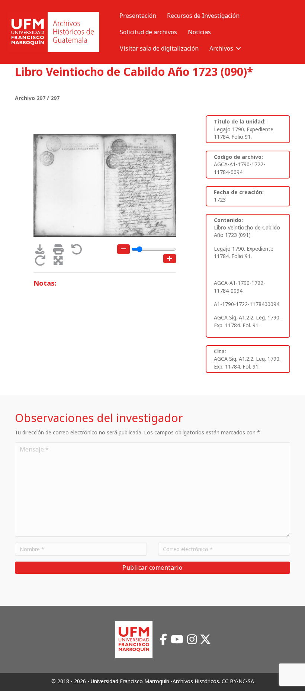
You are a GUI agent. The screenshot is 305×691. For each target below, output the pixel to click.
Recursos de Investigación (203, 16)
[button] (238, 48)
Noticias (199, 32)
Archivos (221, 48)
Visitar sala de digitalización (159, 48)
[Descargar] (42, 251)
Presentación (137, 16)
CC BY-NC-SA (238, 681)
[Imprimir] (61, 251)
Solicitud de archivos (148, 32)
